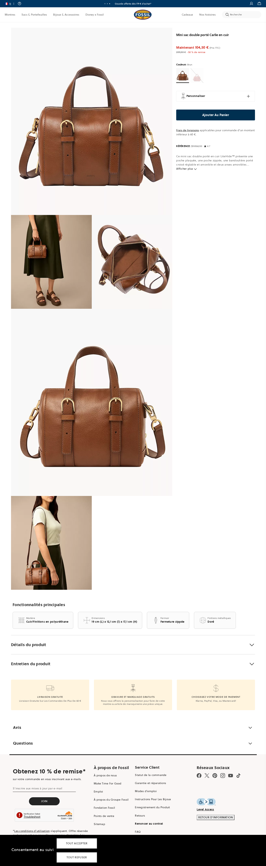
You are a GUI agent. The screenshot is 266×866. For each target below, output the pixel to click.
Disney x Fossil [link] (94, 15)
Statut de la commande (150, 775)
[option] (91, 121)
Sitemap (99, 824)
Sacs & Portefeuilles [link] (34, 15)
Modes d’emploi (146, 791)
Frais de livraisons (187, 130)
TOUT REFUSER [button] (77, 857)
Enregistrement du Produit (152, 807)
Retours (140, 816)
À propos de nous (105, 775)
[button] (11, 3)
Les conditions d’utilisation (32, 831)
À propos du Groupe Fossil (111, 800)
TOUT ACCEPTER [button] (77, 843)
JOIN (44, 801)
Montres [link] (10, 15)
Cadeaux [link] (187, 15)
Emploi (98, 791)
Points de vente (104, 816)
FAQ (138, 832)
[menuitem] (10, 14)
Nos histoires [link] (207, 15)
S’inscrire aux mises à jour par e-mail (37, 788)
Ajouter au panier (215, 115)
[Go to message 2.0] (107, 3)
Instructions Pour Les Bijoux (153, 799)
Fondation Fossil (104, 808)
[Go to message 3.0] (109, 3)
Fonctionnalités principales (39, 604)
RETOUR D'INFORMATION (215, 817)
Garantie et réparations (150, 783)
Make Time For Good (107, 783)
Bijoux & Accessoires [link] (66, 15)
